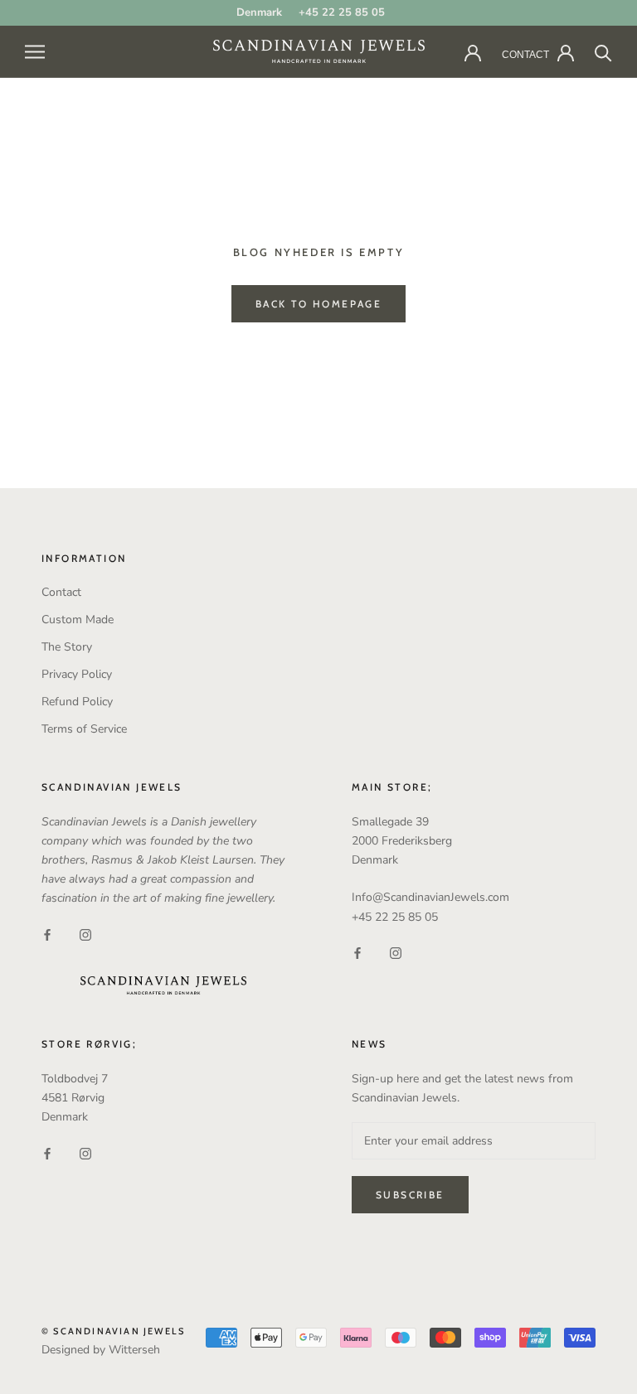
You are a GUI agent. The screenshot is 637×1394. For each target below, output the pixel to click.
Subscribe (410, 1194)
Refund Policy (77, 701)
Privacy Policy (76, 674)
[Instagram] (85, 933)
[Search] (603, 52)
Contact (61, 592)
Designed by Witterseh (100, 1350)
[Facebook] (47, 933)
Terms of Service (84, 729)
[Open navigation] (35, 52)
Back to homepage (318, 304)
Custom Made (77, 619)
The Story (66, 647)
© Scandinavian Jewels (113, 1331)
